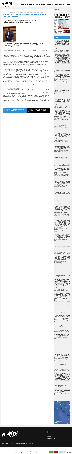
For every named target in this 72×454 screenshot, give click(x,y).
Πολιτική (49, 435)
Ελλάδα (48, 432)
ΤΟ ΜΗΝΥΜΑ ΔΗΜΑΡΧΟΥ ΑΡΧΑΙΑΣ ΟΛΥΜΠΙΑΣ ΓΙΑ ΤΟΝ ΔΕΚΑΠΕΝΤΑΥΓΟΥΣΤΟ (62, 335)
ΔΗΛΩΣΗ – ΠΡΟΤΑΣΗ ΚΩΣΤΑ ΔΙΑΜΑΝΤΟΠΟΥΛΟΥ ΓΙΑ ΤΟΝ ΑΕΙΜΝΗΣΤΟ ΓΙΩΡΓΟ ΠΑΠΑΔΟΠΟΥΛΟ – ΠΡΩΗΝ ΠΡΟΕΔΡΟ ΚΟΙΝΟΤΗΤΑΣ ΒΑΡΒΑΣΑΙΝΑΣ (62, 135)
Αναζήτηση (56, 9)
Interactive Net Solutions (30, 443)
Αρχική (4, 12)
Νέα (48, 431)
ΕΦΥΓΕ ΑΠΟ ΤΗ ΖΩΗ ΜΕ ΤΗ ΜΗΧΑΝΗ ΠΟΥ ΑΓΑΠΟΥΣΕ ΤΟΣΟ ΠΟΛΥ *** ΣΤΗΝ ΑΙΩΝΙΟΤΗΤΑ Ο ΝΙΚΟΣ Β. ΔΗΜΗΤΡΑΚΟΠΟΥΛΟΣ (62, 124)
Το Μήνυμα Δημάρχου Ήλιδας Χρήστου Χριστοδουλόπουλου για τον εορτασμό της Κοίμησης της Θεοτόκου (62, 306)
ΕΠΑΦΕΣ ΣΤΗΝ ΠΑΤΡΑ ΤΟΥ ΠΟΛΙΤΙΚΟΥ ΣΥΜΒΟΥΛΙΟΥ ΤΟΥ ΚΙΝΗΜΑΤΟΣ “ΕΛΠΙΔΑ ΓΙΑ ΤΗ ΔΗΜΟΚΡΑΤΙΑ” (62, 169)
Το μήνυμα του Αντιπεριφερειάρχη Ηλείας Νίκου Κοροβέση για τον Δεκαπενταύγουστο (62, 355)
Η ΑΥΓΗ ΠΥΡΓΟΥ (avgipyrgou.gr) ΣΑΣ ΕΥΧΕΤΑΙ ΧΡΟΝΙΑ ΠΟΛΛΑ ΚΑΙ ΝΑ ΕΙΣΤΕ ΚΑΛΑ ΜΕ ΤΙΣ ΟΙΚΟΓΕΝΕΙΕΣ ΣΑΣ (62, 365)
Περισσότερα (68, 452)
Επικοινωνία (49, 436)
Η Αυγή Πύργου (12, 443)
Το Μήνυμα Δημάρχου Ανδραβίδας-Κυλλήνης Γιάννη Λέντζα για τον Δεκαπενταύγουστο (62, 316)
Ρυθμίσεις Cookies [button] (62, 452)
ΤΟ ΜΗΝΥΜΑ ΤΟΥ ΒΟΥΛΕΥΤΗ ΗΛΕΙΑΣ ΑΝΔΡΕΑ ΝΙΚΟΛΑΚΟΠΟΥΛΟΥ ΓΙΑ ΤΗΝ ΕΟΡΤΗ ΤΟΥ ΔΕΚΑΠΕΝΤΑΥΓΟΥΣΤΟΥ (62, 345)
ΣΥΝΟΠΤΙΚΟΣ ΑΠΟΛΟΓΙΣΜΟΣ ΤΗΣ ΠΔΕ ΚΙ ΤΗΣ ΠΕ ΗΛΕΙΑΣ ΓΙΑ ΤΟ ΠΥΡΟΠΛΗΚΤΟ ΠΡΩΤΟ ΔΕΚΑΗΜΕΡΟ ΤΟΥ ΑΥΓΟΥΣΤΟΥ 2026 (62, 247)
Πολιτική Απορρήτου (51, 438)
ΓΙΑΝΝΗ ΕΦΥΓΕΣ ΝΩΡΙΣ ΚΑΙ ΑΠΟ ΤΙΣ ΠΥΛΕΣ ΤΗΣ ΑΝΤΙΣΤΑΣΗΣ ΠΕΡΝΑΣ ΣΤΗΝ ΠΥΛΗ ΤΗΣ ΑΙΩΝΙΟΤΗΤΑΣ (62, 390)
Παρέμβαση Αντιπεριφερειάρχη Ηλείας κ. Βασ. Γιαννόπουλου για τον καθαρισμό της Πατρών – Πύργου (37, 110)
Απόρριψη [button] (56, 452)
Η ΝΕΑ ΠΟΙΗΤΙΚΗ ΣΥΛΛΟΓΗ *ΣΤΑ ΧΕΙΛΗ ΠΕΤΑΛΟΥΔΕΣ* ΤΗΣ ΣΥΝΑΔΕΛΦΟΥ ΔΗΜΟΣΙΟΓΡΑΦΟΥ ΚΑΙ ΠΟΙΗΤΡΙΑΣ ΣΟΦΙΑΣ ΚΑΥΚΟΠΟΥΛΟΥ (62, 76)
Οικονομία (49, 433)
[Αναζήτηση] (67, 11)
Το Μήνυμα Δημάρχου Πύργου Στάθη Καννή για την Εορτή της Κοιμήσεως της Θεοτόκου (62, 325)
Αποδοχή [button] (51, 452)
